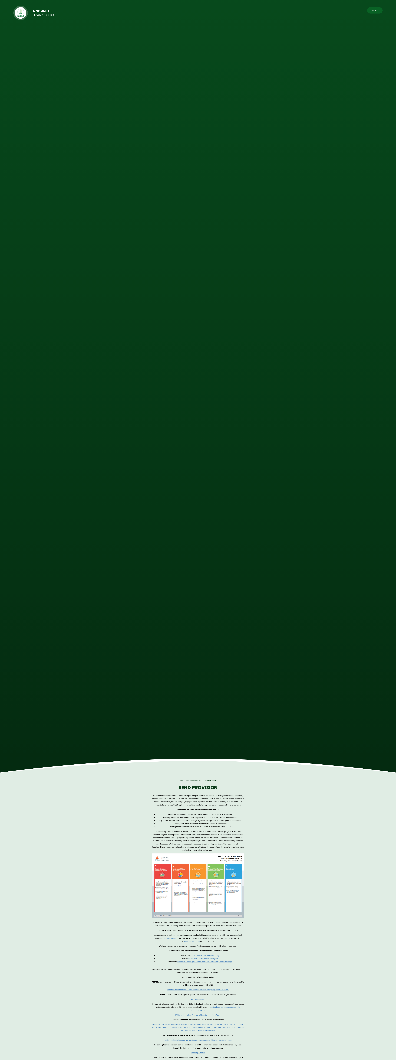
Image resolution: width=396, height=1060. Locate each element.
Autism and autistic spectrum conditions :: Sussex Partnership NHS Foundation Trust (198, 1040)
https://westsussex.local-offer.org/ (205, 955)
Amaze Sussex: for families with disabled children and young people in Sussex (198, 990)
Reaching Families (198, 1053)
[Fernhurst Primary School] (20, 13)
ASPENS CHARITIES (198, 999)
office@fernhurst (169, 938)
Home (181, 781)
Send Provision (210, 781)
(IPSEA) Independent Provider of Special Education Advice (198, 1015)
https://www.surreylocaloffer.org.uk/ (203, 958)
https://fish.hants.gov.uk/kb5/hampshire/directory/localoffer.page (204, 962)
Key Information (193, 781)
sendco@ (192, 941)
